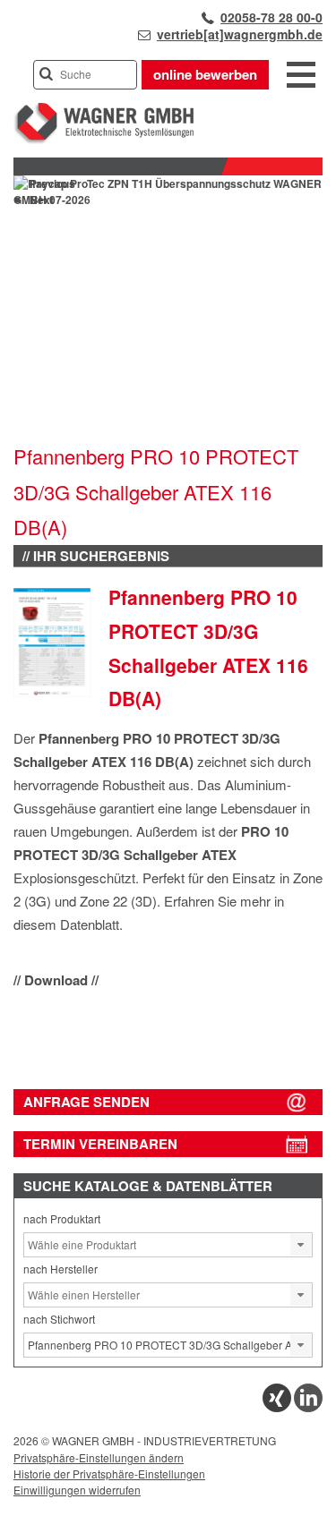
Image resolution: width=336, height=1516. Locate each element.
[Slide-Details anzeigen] (168, 200)
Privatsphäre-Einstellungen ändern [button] (98, 1457)
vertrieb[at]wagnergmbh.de (240, 34)
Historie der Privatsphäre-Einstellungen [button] (109, 1473)
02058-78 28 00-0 (271, 17)
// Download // (56, 980)
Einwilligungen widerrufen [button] (77, 1489)
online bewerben (205, 74)
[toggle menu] (301, 76)
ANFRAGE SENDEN (86, 1101)
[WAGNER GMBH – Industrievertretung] (103, 140)
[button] (301, 1245)
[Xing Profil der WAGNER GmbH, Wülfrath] (277, 1407)
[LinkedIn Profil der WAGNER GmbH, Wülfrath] (308, 1407)
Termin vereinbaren (100, 1144)
